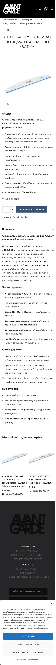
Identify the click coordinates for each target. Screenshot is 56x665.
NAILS (38, 19)
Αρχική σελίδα (9, 19)
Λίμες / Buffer (9, 23)
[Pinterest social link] (18, 217)
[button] (51, 603)
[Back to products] (7, 30)
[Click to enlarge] (7, 103)
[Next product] (11, 30)
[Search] (52, 9)
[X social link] (14, 217)
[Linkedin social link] (22, 217)
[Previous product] (4, 30)
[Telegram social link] (26, 217)
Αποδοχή (28, 636)
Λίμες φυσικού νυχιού (30, 23)
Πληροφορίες (21, 659)
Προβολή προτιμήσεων (28, 652)
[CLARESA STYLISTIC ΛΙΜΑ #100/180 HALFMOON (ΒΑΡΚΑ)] (41, 458)
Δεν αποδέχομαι (28, 644)
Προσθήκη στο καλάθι (31, 209)
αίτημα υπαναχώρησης (28, 591)
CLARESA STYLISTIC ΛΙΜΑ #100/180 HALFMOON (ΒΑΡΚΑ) (40, 479)
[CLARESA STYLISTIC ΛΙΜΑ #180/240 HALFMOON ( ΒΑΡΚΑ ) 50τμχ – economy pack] (14, 458)
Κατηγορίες (26, 19)
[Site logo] (12, 8)
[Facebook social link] (10, 217)
